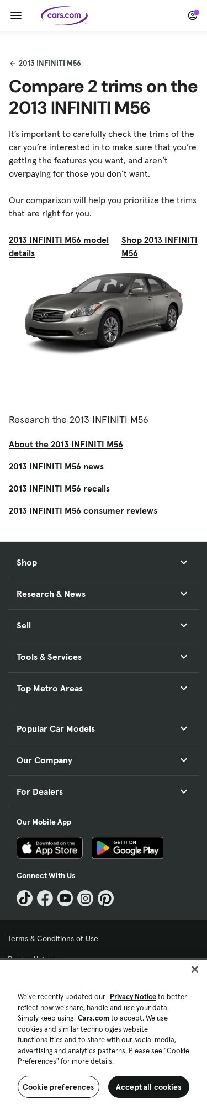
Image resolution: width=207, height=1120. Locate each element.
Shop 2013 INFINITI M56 (159, 246)
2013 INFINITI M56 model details (59, 246)
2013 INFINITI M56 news (56, 466)
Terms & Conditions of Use (53, 938)
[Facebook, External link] (45, 898)
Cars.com (93, 1018)
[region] (103, 1039)
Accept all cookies (149, 1087)
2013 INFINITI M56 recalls (59, 488)
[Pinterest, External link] (106, 898)
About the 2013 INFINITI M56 (66, 444)
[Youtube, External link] (65, 898)
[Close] (195, 969)
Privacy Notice (133, 996)
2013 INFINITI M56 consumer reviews (83, 510)
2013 (50, 63)
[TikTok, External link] (25, 898)
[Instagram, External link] (85, 898)
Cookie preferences (58, 1087)
